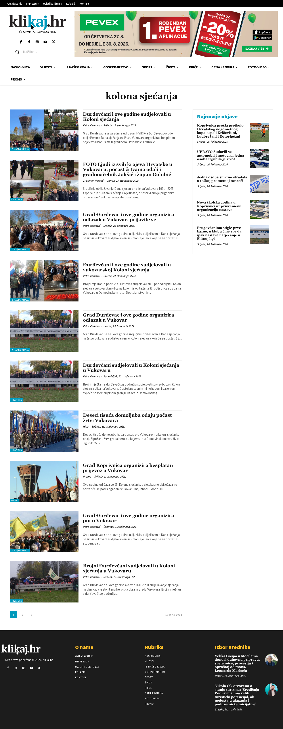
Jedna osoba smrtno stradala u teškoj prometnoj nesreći (222, 179)
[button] (41, 51)
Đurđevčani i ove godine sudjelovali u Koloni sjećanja (127, 116)
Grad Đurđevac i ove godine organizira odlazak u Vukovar (128, 317)
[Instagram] (37, 42)
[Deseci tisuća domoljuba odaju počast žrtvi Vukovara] (44, 431)
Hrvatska (16, 199)
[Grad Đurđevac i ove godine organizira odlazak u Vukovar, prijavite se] (44, 230)
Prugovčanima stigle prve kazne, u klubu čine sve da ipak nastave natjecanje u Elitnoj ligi (219, 233)
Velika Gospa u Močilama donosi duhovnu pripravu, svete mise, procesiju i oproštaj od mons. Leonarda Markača (237, 663)
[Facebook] (21, 42)
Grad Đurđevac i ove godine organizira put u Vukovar (128, 518)
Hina (85, 426)
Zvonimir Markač (93, 180)
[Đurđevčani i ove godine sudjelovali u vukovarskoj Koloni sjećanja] (44, 280)
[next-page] (31, 614)
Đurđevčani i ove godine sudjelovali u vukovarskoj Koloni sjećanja (127, 267)
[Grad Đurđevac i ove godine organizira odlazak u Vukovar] (44, 331)
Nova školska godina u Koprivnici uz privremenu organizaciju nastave (219, 206)
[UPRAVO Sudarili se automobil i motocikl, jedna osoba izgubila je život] (259, 158)
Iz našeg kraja (20, 149)
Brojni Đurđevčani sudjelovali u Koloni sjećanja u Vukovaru (129, 568)
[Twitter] (54, 42)
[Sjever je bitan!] (37, 22)
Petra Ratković (91, 125)
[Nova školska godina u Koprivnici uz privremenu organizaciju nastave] (259, 209)
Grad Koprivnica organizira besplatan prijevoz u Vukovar (128, 468)
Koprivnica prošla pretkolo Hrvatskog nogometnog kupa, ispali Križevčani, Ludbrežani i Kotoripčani (220, 131)
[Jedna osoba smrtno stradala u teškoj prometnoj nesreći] (259, 184)
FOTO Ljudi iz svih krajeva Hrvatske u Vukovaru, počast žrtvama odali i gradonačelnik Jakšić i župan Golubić (127, 170)
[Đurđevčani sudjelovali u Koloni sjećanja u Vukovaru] (44, 381)
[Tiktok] (29, 42)
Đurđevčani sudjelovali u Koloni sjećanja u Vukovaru (131, 368)
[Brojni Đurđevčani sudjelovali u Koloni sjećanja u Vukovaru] (44, 581)
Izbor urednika (232, 647)
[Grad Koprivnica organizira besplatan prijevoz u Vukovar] (44, 481)
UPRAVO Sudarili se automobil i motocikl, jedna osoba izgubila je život (220, 155)
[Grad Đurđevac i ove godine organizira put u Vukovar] (44, 531)
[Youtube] (45, 42)
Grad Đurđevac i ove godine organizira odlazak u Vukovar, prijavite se (128, 217)
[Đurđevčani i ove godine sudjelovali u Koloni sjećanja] (44, 130)
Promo (15, 500)
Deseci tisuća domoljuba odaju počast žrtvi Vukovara (127, 417)
